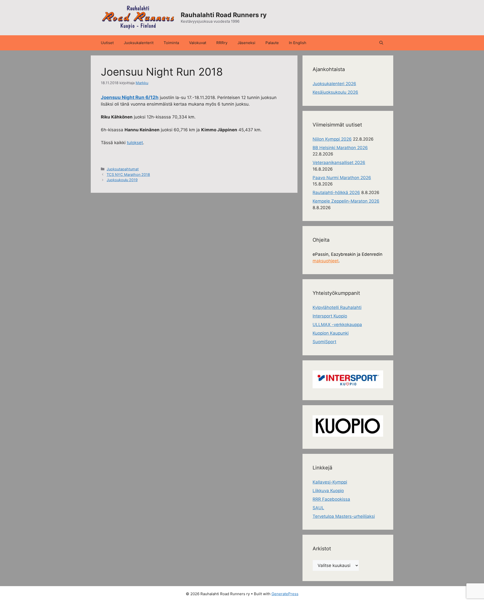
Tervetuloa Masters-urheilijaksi (344, 516)
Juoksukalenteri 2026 (334, 83)
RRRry (221, 42)
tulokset (135, 142)
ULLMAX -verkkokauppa (337, 324)
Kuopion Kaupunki (331, 333)
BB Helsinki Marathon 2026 (340, 147)
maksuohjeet (326, 260)
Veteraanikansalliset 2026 (339, 162)
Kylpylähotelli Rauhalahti (337, 307)
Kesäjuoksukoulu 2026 (335, 92)
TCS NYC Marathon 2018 (128, 174)
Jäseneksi (246, 42)
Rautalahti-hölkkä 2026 (336, 192)
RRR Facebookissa (331, 499)
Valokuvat (197, 42)
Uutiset (107, 42)
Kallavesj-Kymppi (330, 482)
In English (297, 42)
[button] (381, 42)
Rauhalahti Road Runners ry (224, 15)
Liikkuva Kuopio (328, 490)
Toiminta (171, 42)
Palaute (272, 42)
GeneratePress (284, 593)
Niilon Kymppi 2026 (332, 139)
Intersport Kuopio (330, 316)
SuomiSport (324, 341)
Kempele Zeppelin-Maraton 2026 (346, 201)
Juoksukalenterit (139, 42)
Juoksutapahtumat (123, 169)
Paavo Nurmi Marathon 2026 (342, 177)
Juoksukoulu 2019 (122, 180)
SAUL (318, 507)
